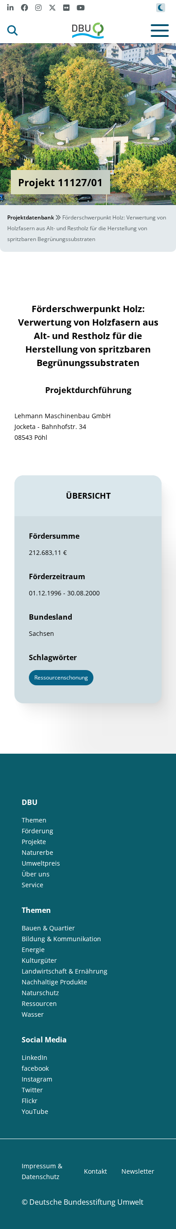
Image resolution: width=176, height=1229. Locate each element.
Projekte (34, 841)
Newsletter (137, 1171)
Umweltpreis (41, 863)
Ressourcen (39, 1003)
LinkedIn (34, 1057)
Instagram (37, 1079)
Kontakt (95, 1171)
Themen (34, 820)
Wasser (33, 1014)
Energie (33, 949)
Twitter (32, 1090)
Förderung (37, 831)
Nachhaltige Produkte (54, 982)
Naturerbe (37, 852)
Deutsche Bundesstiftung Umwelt (86, 1202)
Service (32, 884)
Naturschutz (40, 992)
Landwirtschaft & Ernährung (64, 971)
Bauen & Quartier (48, 928)
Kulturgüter (39, 960)
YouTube (35, 1111)
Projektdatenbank (30, 217)
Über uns (36, 874)
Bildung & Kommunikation (61, 938)
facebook (35, 1068)
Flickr (29, 1100)
